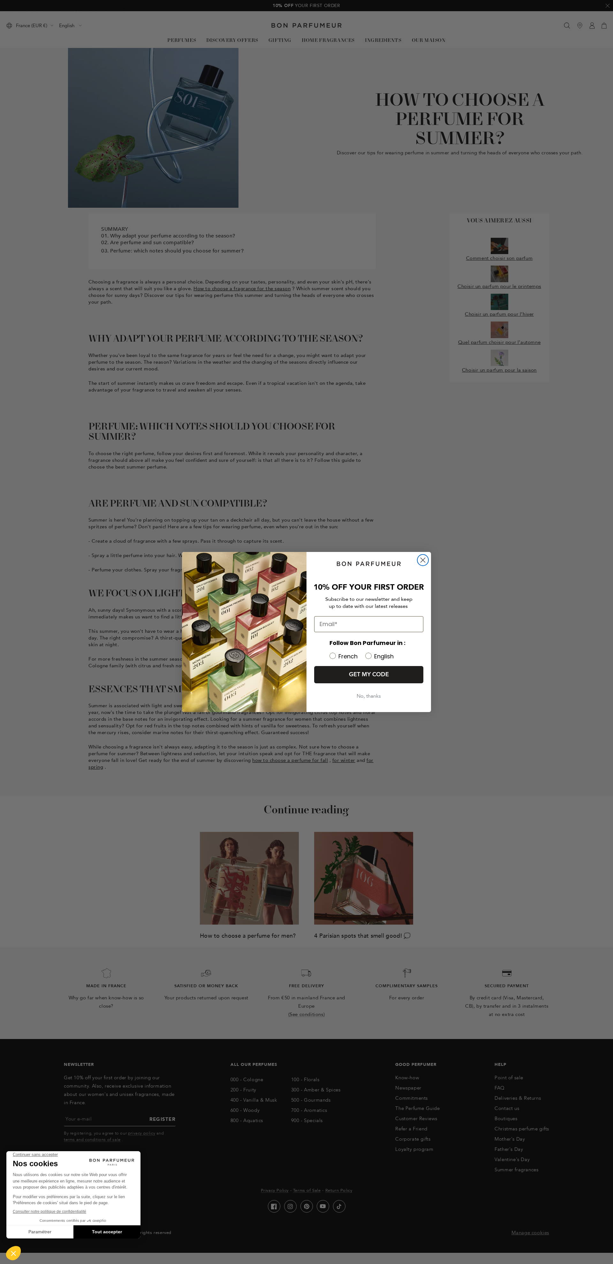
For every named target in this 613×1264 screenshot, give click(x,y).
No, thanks (369, 696)
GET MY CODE (369, 675)
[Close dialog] (422, 560)
